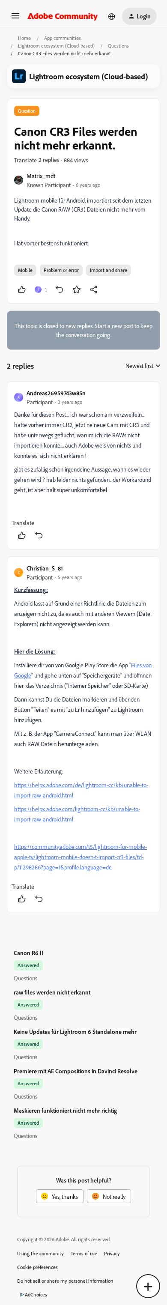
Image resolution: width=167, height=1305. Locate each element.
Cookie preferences (37, 1267)
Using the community (40, 1253)
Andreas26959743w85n (56, 393)
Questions (118, 45)
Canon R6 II (28, 952)
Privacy (112, 1253)
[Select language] (112, 16)
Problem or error (61, 270)
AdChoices (36, 1294)
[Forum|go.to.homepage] (62, 16)
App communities (62, 38)
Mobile (25, 270)
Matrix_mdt (41, 175)
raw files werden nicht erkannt (52, 992)
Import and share (108, 270)
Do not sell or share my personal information (65, 1281)
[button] (15, 18)
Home (24, 38)
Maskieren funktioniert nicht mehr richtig (65, 1110)
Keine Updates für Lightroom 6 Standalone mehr (75, 1031)
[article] (83, 465)
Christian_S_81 (45, 568)
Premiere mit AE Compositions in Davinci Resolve (75, 1071)
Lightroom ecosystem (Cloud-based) (56, 45)
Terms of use (84, 1253)
